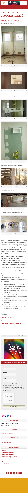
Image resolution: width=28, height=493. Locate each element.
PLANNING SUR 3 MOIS (6, 317)
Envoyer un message (7, 433)
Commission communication (9, 456)
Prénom (5, 372)
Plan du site (5, 440)
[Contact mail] (10, 473)
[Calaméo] (14, 473)
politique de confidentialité (20, 385)
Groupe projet (6, 461)
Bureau (4, 450)
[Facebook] (7, 473)
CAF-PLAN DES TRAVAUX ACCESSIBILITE (11, 323)
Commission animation (8, 454)
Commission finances (7, 459)
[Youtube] (20, 473)
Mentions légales (6, 442)
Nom (4, 366)
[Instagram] (17, 473)
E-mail (5, 378)
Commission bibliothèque (9, 457)
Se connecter (5, 463)
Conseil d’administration (8, 452)
